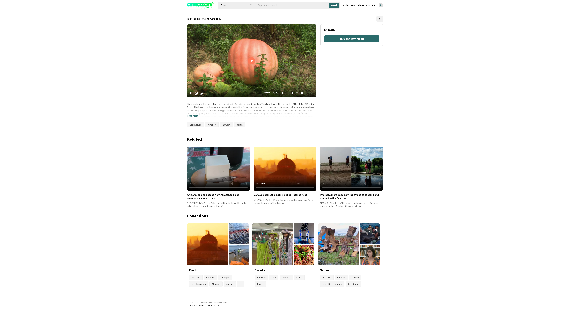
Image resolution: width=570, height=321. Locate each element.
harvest (226, 124)
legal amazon (199, 283)
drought (225, 277)
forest (260, 283)
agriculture (195, 124)
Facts (193, 270)
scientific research (332, 283)
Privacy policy (213, 305)
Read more (192, 115)
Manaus (216, 283)
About (361, 5)
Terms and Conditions (197, 305)
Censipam (353, 283)
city (274, 277)
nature (229, 283)
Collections (349, 5)
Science (325, 270)
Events (260, 270)
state (299, 277)
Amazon (212, 124)
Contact (370, 5)
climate (210, 277)
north (240, 124)
